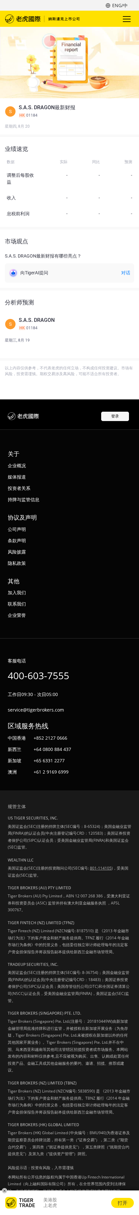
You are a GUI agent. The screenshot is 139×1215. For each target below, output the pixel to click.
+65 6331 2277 (49, 760)
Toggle (127, 18)
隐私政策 (17, 563)
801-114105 (101, 868)
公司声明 (17, 529)
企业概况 (17, 465)
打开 (122, 1202)
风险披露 (17, 552)
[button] (69, 111)
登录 (115, 416)
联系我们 (17, 604)
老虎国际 (42, 19)
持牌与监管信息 (23, 499)
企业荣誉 (17, 615)
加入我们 (17, 592)
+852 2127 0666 (50, 738)
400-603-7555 (38, 675)
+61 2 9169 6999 (51, 772)
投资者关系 (19, 488)
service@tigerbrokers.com (36, 710)
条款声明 (17, 540)
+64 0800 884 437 (52, 749)
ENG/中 (120, 5)
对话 (125, 272)
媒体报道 (17, 477)
